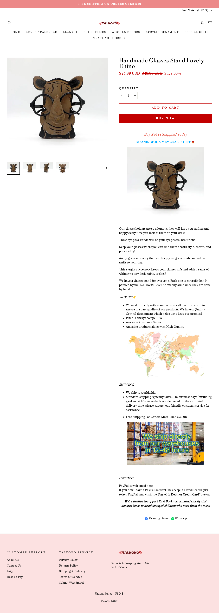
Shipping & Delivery (72, 571)
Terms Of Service (70, 576)
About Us (13, 559)
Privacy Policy (68, 559)
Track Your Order (109, 38)
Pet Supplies (95, 32)
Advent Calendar (41, 32)
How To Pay (15, 576)
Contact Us (14, 565)
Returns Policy (68, 565)
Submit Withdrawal (71, 582)
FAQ (10, 571)
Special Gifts (197, 32)
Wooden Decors (126, 32)
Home (15, 32)
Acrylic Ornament (162, 32)
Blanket (70, 32)
